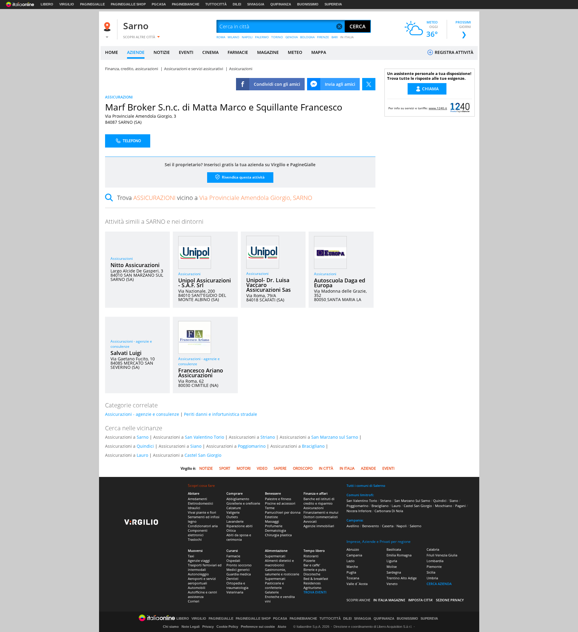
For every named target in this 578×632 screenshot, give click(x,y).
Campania (354, 555)
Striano (267, 437)
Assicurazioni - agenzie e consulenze (142, 414)
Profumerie (273, 526)
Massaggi (272, 521)
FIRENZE (323, 37)
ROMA (220, 37)
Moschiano (443, 505)
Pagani (460, 505)
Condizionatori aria (203, 526)
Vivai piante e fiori (202, 512)
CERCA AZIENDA (439, 583)
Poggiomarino (252, 446)
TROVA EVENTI (314, 592)
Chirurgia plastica (278, 535)
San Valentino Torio (204, 437)
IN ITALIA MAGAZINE (389, 600)
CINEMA (210, 52)
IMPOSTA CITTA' (420, 600)
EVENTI (186, 52)
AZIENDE (135, 52)
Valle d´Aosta (357, 583)
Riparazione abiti (239, 526)
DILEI (237, 4)
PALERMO (262, 37)
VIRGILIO (66, 4)
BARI (334, 37)
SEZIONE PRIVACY (450, 600)
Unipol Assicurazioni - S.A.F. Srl (204, 283)
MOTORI (243, 468)
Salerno (415, 526)
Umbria (432, 578)
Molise (392, 566)
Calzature (233, 508)
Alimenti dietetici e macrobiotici (279, 562)
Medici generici (238, 569)
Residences (312, 583)
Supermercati (275, 556)
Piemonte (434, 566)
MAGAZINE (268, 52)
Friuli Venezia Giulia (442, 555)
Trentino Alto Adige (402, 578)
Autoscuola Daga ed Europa (339, 283)
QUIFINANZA (280, 4)
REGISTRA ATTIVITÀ (453, 52)
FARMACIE (238, 52)
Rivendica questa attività (243, 177)
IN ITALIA (347, 37)
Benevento (370, 526)
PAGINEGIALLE (92, 4)
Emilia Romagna (399, 555)
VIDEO (262, 468)
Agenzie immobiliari (318, 526)
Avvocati (310, 521)
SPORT (224, 468)
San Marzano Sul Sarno (412, 500)
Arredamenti (197, 499)
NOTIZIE (162, 52)
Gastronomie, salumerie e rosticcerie (282, 571)
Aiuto (282, 626)
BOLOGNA (307, 37)
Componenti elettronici (197, 532)
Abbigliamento (237, 499)
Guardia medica (238, 574)
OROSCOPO (302, 468)
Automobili (196, 587)
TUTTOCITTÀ (216, 4)
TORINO (277, 37)
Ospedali (233, 560)
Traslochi (195, 539)
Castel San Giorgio (203, 455)
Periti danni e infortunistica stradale (220, 414)
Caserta (387, 526)
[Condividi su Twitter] (368, 84)
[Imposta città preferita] (108, 26)
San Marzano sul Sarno (334, 437)
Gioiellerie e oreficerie (243, 503)
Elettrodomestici (200, 503)
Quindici (145, 446)
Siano (195, 446)
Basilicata (394, 549)
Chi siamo (171, 626)
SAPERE (280, 468)
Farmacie (233, 556)
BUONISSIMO (308, 4)
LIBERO (47, 4)
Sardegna (394, 572)
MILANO (233, 37)
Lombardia (435, 561)
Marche (352, 566)
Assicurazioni (121, 258)
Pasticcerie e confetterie (274, 585)
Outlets (232, 517)
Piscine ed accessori (280, 503)
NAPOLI (247, 37)
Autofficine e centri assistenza (202, 594)
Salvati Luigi (125, 352)
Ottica (231, 530)
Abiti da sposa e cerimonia (238, 537)
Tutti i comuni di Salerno (365, 485)
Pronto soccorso (239, 565)
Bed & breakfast (315, 578)
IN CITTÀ (326, 468)
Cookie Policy (227, 626)
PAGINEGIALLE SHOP (128, 4)
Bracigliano (313, 446)
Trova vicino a (214, 198)
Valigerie (233, 512)
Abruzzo (352, 549)
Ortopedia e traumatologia (237, 585)
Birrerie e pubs (314, 569)
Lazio (350, 561)
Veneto (392, 583)
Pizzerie (309, 560)
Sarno (135, 26)
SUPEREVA (333, 4)
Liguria (392, 561)
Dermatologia (275, 530)
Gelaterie (272, 592)
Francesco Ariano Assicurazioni (200, 373)
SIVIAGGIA (255, 4)
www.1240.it (438, 108)
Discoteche (311, 574)
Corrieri (193, 601)
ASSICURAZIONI (119, 97)
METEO (295, 52)
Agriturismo (312, 587)
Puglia (351, 572)
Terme (270, 508)
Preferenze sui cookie (258, 626)
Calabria (433, 549)
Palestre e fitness (278, 499)
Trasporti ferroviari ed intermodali (205, 567)
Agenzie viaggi (199, 560)
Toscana (352, 578)
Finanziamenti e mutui (320, 512)
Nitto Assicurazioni (135, 265)
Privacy (208, 626)
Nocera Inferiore (358, 511)
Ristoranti (311, 556)
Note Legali (191, 626)
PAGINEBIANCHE (185, 4)
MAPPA (318, 52)
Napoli (401, 526)
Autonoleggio (198, 574)
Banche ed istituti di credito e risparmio (318, 501)
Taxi (191, 556)
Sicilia (431, 572)
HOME (111, 52)
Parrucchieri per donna (282, 512)
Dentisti (232, 578)
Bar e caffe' (311, 565)
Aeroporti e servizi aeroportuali (202, 580)
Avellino (352, 526)
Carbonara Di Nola (388, 511)
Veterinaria (234, 592)
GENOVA (291, 37)
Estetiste (271, 517)
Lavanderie (235, 521)
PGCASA (159, 4)
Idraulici (194, 508)
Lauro (142, 455)
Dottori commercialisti (320, 517)
